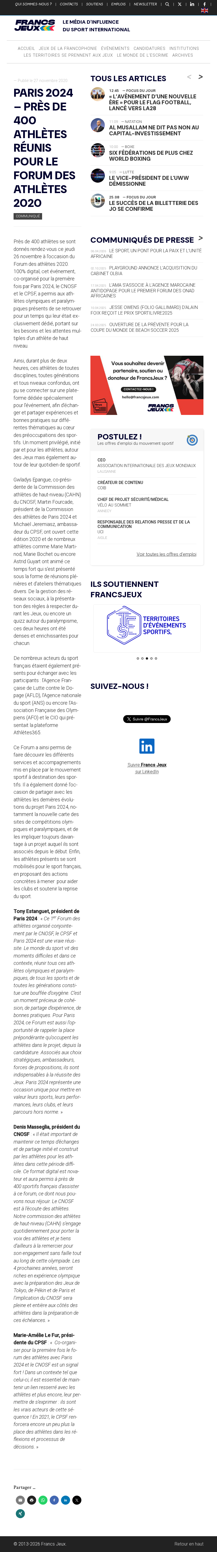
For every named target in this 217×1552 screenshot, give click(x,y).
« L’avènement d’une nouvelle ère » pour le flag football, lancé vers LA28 (152, 102)
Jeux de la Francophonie (68, 48)
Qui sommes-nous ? (33, 4)
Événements (115, 48)
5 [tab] (156, 658)
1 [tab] (138, 658)
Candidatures (150, 48)
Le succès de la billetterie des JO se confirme (153, 206)
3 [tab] (147, 658)
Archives (182, 55)
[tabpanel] (147, 626)
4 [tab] (151, 658)
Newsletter (145, 4)
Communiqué (28, 216)
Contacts (69, 4)
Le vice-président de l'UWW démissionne (149, 180)
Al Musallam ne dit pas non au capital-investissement (154, 130)
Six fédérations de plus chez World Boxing (151, 155)
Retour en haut (189, 1544)
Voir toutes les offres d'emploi (166, 554)
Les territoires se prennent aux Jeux (68, 55)
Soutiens (94, 4)
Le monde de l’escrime (142, 55)
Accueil (26, 48)
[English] (204, 10)
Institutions (184, 48)
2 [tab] (142, 658)
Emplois (118, 4)
